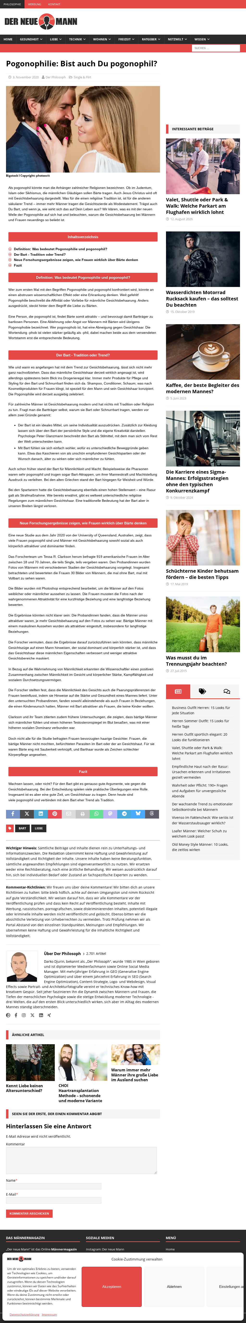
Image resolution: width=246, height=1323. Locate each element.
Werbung (34, 4)
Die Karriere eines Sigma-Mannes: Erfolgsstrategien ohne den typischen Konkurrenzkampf (197, 481)
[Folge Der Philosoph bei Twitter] (31, 1015)
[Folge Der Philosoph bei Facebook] (14, 1015)
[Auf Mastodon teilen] (110, 814)
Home (8, 39)
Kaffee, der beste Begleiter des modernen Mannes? (202, 388)
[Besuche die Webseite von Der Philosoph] (8, 1015)
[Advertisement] (203, 88)
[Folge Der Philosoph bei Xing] (47, 1015)
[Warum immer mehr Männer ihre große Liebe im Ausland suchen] (135, 1054)
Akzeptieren (111, 1287)
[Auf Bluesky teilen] (138, 814)
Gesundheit (29, 39)
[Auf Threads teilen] (152, 814)
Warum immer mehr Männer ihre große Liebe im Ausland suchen (134, 1075)
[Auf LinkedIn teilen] (41, 814)
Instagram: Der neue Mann (105, 1249)
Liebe (54, 39)
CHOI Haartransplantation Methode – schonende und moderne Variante (80, 1093)
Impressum (49, 1314)
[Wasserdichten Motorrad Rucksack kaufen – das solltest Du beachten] (203, 259)
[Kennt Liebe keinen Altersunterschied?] (30, 1062)
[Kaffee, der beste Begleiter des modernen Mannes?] (203, 352)
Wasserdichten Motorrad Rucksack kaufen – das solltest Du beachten (202, 298)
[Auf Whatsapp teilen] (97, 814)
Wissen (200, 39)
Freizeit (124, 39)
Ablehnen (174, 1287)
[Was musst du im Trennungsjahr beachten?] (203, 624)
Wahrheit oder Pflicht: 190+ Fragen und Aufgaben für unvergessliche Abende (200, 790)
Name (11, 1180)
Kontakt (54, 4)
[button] (83, 237)
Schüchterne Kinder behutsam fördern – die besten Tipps (202, 574)
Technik (75, 39)
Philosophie (12, 4)
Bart (22, 828)
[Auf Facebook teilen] (13, 814)
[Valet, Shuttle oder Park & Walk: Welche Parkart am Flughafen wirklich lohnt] (203, 166)
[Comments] (227, 691)
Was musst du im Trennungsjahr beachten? (196, 660)
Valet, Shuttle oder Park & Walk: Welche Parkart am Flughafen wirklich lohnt (197, 205)
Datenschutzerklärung (24, 1314)
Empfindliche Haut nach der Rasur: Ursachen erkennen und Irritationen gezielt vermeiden (201, 772)
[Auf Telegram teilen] (124, 814)
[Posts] (178, 691)
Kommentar (15, 1144)
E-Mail (11, 1194)
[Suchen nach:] (216, 47)
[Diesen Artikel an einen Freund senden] (69, 814)
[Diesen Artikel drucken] (83, 814)
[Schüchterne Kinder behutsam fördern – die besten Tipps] (203, 538)
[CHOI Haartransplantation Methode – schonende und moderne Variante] (83, 1062)
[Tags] (202, 691)
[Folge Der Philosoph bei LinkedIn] (39, 1015)
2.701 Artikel (96, 953)
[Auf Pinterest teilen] (55, 814)
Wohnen (100, 39)
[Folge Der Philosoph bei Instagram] (22, 1015)
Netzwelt (175, 39)
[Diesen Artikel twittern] (27, 814)
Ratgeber (149, 39)
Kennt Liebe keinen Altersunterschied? (24, 1088)
